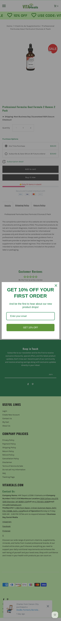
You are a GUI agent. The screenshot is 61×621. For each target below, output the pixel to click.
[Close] (55, 285)
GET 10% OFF (30, 327)
